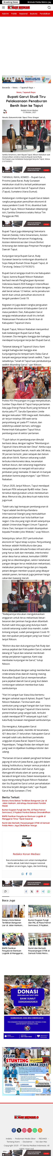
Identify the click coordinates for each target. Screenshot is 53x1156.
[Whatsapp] (22, 874)
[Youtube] (29, 1130)
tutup (5, 1151)
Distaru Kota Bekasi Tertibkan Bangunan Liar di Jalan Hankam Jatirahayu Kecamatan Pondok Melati (24, 803)
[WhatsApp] (35, 1130)
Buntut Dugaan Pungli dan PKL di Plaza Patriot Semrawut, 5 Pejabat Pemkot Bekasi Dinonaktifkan (26, 811)
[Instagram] (30, 874)
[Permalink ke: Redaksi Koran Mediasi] (5, 111)
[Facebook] (26, 874)
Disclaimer (28, 1141)
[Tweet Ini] (32, 891)
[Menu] (4, 7)
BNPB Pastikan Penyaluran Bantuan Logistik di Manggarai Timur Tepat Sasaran (24, 817)
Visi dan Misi (41, 1141)
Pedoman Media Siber (25, 1138)
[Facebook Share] (26, 891)
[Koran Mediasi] (18, 7)
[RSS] (40, 1130)
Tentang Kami (13, 1141)
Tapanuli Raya (28, 92)
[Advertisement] (26, 44)
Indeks (9, 1138)
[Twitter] (19, 1130)
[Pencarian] (49, 7)
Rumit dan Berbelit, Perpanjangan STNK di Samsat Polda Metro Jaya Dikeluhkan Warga (26, 824)
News (19, 92)
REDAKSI (43, 1138)
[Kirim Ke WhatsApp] (49, 891)
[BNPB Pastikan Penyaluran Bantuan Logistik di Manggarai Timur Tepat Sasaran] (13, 939)
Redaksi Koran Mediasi (29, 110)
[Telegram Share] (43, 891)
